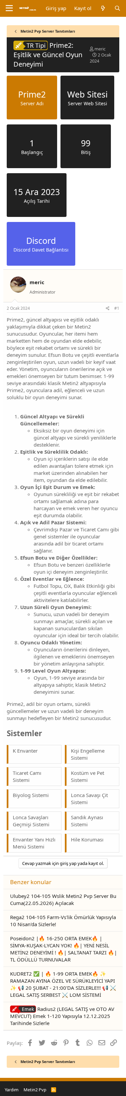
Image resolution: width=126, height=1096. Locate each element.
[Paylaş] (107, 308)
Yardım (11, 1090)
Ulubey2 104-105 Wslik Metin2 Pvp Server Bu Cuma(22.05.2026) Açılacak (63, 899)
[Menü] (9, 8)
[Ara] (117, 8)
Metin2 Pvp (35, 1090)
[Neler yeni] (102, 8)
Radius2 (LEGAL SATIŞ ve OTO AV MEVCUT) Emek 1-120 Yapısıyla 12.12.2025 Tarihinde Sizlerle (62, 1016)
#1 (116, 308)
